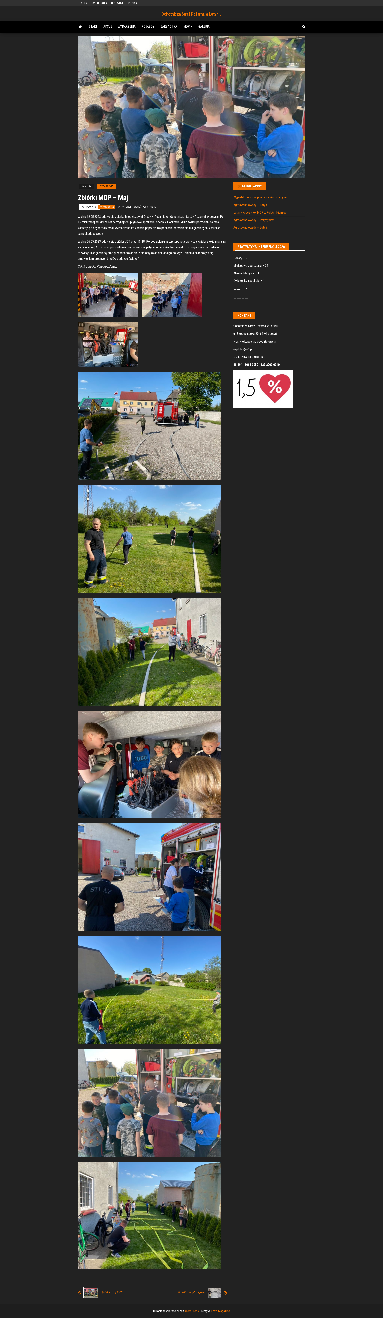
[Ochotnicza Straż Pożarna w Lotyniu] (80, 27)
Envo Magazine (220, 1311)
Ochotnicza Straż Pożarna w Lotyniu (191, 14)
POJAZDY (148, 26)
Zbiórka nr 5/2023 (111, 1292)
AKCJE (107, 26)
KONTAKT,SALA (99, 3)
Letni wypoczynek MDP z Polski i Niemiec (260, 212)
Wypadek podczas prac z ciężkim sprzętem (260, 197)
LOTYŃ (83, 3)
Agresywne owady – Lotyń (250, 205)
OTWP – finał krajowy (191, 1292)
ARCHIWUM (117, 3)
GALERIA (204, 26)
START (93, 26)
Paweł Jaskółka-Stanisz (141, 206)
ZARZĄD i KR (168, 26)
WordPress (192, 1311)
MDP (187, 26)
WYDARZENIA (127, 26)
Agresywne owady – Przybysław (253, 220)
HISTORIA (132, 3)
